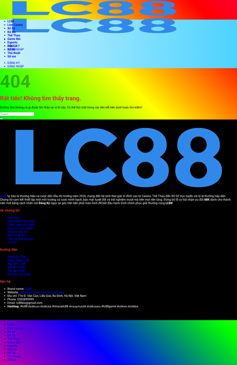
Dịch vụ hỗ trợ (16, 235)
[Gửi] (1, 118)
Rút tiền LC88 (16, 267)
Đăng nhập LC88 (18, 260)
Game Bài (13, 39)
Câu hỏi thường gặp (20, 239)
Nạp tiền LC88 (16, 263)
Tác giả (12, 242)
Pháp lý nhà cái (17, 231)
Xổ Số (11, 28)
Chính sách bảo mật (20, 224)
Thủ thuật (13, 53)
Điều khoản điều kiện (21, 221)
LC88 (10, 21)
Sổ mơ (11, 56)
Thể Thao (13, 35)
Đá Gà (11, 32)
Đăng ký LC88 (16, 256)
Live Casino (15, 25)
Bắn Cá (12, 46)
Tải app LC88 (16, 270)
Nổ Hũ (11, 49)
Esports (12, 42)
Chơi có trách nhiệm (20, 228)
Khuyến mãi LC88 (19, 274)
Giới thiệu (13, 217)
